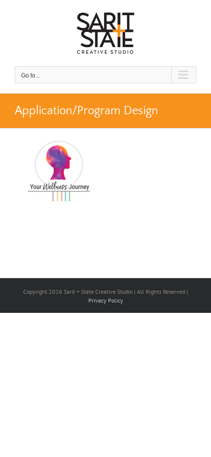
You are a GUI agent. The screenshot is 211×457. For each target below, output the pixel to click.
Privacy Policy (105, 300)
